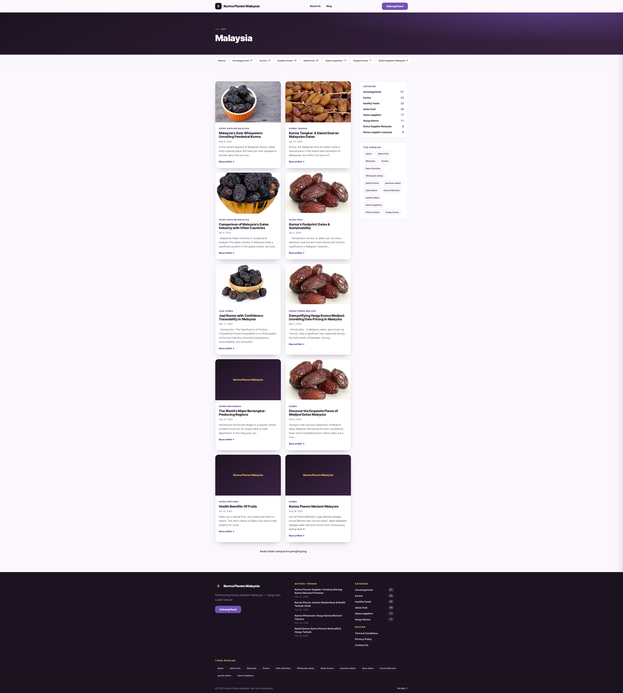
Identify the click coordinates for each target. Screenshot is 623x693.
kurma (265, 60)
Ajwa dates (371, 190)
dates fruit (310, 60)
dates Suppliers (374, 205)
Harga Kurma (362, 60)
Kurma (385, 161)
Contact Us (361, 645)
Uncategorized (242, 60)
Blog (329, 6)
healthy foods (286, 60)
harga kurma (392, 212)
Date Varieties (373, 168)
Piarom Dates (372, 212)
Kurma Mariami (392, 190)
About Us (315, 6)
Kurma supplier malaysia (383, 132)
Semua (222, 60)
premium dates (393, 183)
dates (369, 153)
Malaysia (370, 161)
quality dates (372, 197)
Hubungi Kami (394, 6)
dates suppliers (335, 60)
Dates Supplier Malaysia (393, 60)
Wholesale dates (374, 175)
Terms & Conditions (366, 633)
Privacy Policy (363, 639)
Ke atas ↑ (402, 688)
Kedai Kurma (372, 183)
